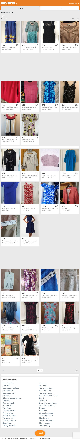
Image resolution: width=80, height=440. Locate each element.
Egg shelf (6, 400)
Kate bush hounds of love (48, 395)
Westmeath (33, 330)
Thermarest (43, 410)
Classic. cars (44, 418)
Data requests (24, 438)
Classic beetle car (9, 420)
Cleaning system (45, 423)
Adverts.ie (9, 3)
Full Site (3, 438)
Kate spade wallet (9, 393)
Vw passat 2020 (8, 418)
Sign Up (71, 3)
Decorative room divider (48, 403)
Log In (77, 3)
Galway (49, 297)
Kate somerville (8, 390)
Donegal (31, 142)
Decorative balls (9, 403)
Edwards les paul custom (12, 398)
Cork (48, 330)
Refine (72, 18)
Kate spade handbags (11, 388)
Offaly (30, 297)
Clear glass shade (9, 426)
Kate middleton (8, 383)
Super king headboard (47, 405)
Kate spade (43, 385)
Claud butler (7, 423)
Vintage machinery (9, 415)
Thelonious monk (9, 410)
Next (77, 370)
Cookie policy (34, 438)
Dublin (9, 49)
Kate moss (43, 383)
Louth (49, 210)
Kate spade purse (45, 393)
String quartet (7, 405)
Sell (41, 433)
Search (20, 8)
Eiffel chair (43, 400)
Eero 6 (41, 398)
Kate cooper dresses (46, 388)
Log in (16, 438)
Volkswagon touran (46, 415)
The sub (42, 408)
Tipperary (69, 49)
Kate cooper (7, 395)
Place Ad (59, 8)
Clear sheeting (44, 426)
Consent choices (45, 438)
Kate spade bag (45, 390)
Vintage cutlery (8, 413)
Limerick (12, 243)
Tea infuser (7, 408)
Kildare (29, 109)
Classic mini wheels (46, 420)
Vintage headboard (46, 413)
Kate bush (6, 385)
